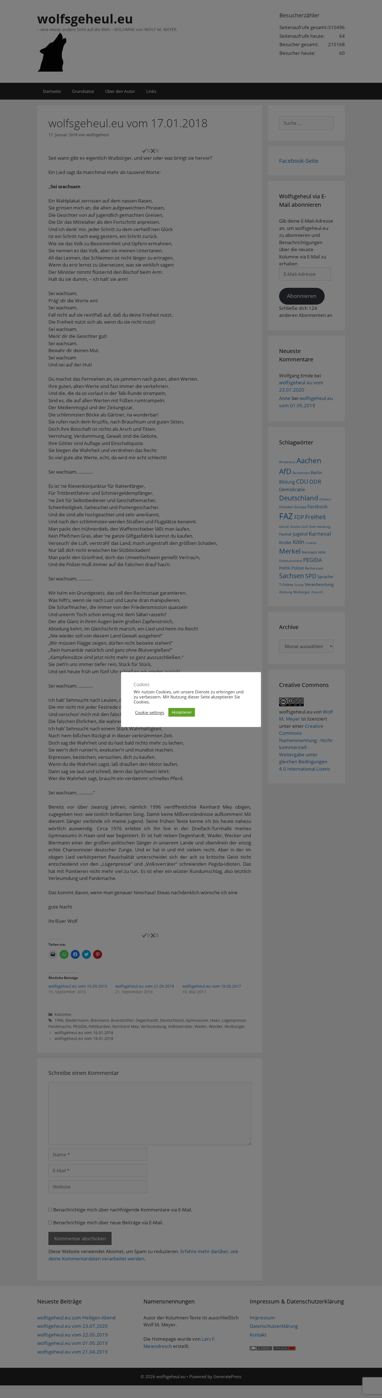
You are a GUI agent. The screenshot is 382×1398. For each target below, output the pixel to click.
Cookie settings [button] (149, 712)
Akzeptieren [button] (182, 712)
